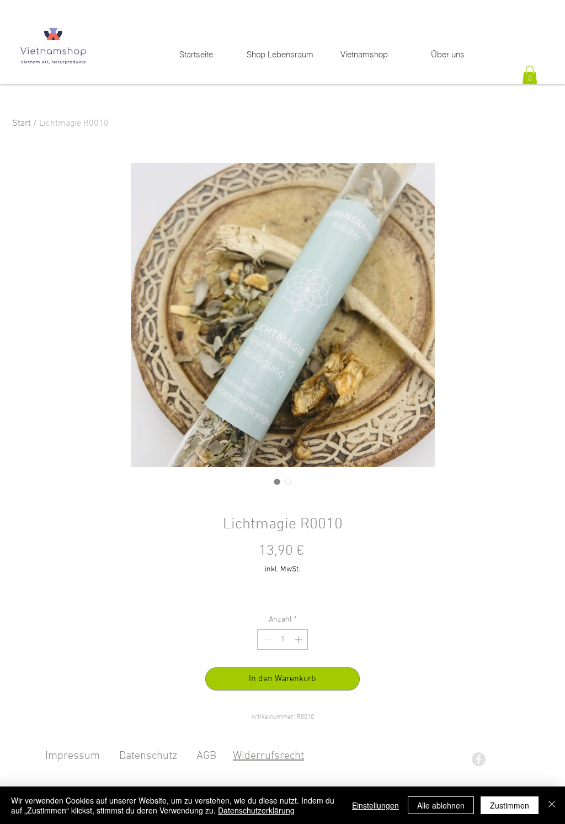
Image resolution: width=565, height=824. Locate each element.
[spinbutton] (282, 639)
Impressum (72, 756)
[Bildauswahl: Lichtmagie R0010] (276, 481)
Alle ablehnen (441, 805)
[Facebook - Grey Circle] (479, 759)
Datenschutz (148, 756)
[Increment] (299, 639)
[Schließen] (551, 805)
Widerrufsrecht (268, 756)
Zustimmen (509, 805)
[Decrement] (266, 639)
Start (21, 123)
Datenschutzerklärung (256, 810)
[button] (529, 75)
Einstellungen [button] (375, 805)
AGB (206, 756)
